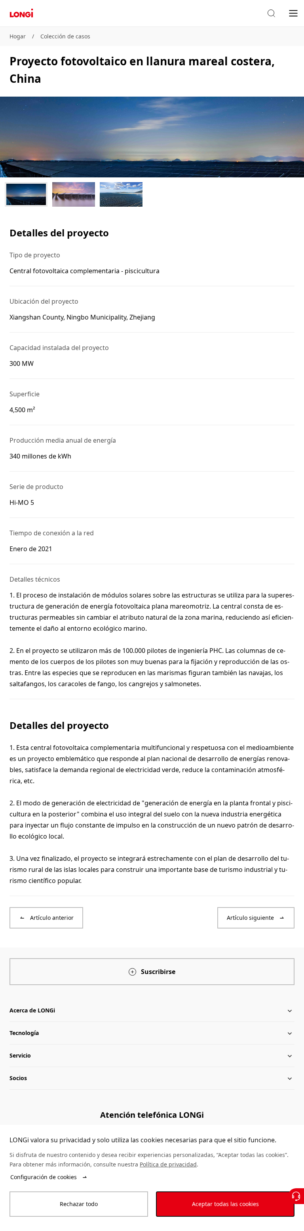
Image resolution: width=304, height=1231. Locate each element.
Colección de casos (65, 36)
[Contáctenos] (296, 1196)
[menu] (293, 13)
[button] (271, 13)
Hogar (18, 36)
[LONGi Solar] (21, 13)
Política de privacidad (168, 1164)
